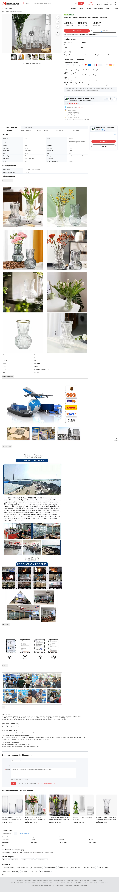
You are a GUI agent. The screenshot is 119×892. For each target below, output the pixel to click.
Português (32, 882)
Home (3, 11)
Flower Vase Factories (22, 867)
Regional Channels (79, 880)
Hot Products (20, 880)
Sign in (115, 4)
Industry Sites (70, 880)
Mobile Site (94, 880)
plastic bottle (5, 837)
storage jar (33, 837)
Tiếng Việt (96, 882)
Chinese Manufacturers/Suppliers (40, 880)
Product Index (87, 880)
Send (14, 783)
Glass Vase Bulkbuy (45, 871)
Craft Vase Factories (36, 867)
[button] (83, 130)
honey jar (62, 837)
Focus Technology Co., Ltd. (49, 885)
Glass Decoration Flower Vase (10, 871)
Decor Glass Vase (75, 867)
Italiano (51, 882)
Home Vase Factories (50, 867)
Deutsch (56, 882)
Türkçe (91, 882)
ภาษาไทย (86, 882)
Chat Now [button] (105, 30)
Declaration (76, 885)
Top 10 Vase (24, 871)
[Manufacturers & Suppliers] (10, 3)
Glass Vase (19, 11)
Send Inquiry (77, 30)
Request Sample (94, 34)
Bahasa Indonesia (104, 882)
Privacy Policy (83, 885)
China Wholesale (53, 880)
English (21, 882)
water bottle (5, 839)
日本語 (77, 882)
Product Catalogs (24, 833)
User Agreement (68, 885)
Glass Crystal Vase (103, 867)
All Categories (7, 8)
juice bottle (33, 839)
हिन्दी (81, 882)
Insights (100, 880)
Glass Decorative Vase (89, 867)
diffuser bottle (63, 842)
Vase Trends (34, 871)
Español (27, 882)
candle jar (90, 837)
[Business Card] (115, 134)
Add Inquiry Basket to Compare (32, 63)
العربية (68, 882)
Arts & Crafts (9, 11)
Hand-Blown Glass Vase (27, 860)
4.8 (97, 130)
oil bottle (90, 839)
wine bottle (62, 839)
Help (88, 8)
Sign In (66, 120)
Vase (14, 11)
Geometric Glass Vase (42, 860)
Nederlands (62, 882)
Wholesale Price (61, 880)
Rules (116, 8)
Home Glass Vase (63, 867)
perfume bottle (5, 842)
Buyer (80, 8)
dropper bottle (92, 842)
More (3, 874)
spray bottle (34, 842)
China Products (27, 880)
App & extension (98, 8)
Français (38, 882)
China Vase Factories (8, 867)
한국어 (72, 882)
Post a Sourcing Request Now (46, 783)
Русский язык (45, 882)
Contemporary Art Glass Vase (10, 860)
